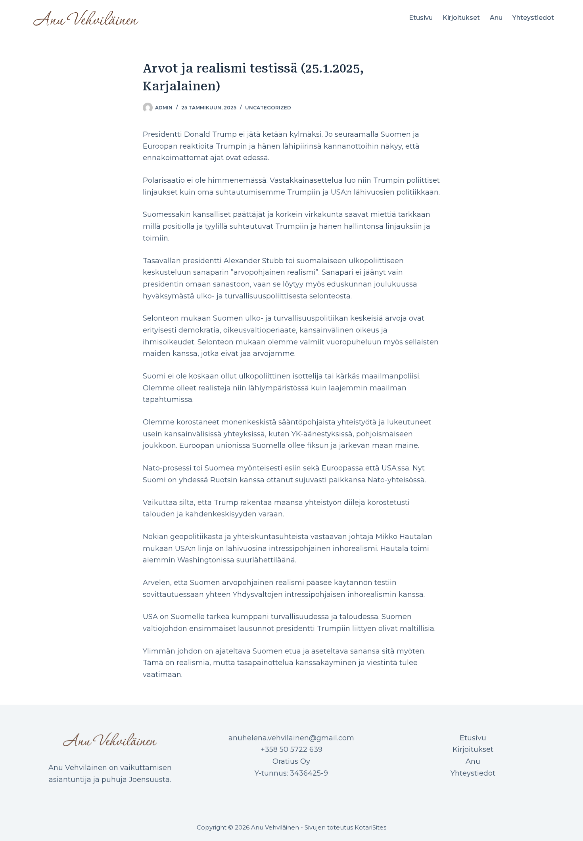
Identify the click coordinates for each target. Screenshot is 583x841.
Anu (496, 17)
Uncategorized (268, 108)
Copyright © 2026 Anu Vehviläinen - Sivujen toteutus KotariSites (291, 827)
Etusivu (421, 17)
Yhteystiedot (533, 17)
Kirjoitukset (461, 17)
